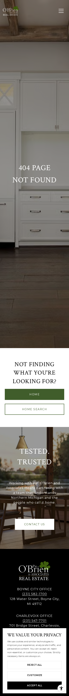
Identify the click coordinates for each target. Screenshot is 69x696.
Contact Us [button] (34, 524)
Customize (34, 675)
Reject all (34, 664)
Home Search (34, 409)
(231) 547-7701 (35, 620)
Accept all (34, 685)
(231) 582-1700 (34, 594)
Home (34, 394)
